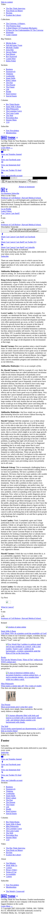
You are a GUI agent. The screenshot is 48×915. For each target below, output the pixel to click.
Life (7, 89)
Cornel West (11, 59)
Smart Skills (10, 78)
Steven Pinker (11, 52)
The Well (9, 115)
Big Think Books (12, 104)
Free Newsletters (12, 131)
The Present (10, 85)
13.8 (7, 122)
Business (9, 69)
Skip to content (7, 2)
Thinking (9, 74)
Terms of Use (11, 872)
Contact (9, 868)
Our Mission (11, 863)
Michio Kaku (11, 43)
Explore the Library (13, 15)
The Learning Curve (14, 111)
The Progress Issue (13, 26)
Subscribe (15, 193)
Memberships (11, 133)
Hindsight (10, 32)
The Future (10, 87)
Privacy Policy (11, 870)
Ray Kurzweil (11, 56)
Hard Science (11, 94)
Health (8, 91)
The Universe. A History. (15, 23)
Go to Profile (6, 209)
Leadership (10, 76)
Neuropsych (10, 71)
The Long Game (12, 113)
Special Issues (11, 96)
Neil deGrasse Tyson (14, 45)
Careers (9, 876)
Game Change (11, 35)
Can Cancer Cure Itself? (10, 213)
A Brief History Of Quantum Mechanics (21, 28)
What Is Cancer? (7, 607)
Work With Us (11, 865)
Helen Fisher (11, 61)
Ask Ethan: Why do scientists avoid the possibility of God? (24, 633)
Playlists (9, 13)
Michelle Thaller (12, 47)
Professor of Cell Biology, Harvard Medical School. (21, 198)
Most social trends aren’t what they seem (16, 707)
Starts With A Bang (13, 107)
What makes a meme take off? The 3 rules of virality (21, 686)
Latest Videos (6, 211)
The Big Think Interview (15, 8)
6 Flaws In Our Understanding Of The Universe (24, 30)
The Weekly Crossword (15, 891)
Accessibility (11, 874)
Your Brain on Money (14, 11)
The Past (9, 83)
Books (3, 657)
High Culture (11, 80)
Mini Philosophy (12, 109)
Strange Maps (11, 120)
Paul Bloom (10, 54)
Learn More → (7, 148)
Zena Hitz (10, 50)
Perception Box (12, 118)
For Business (6, 193)
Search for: (5, 178)
